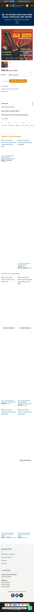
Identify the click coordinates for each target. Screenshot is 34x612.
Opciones (3, 74)
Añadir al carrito (18, 81)
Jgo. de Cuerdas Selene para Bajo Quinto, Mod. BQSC (7, 534)
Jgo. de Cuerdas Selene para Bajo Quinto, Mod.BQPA (24, 265)
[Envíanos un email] (16, 1)
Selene (6, 91)
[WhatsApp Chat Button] (29, 607)
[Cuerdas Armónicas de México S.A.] (17, 5)
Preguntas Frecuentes (24, 1)
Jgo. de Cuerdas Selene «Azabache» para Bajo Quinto (24, 534)
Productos (8, 19)
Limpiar (31, 72)
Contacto (4, 563)
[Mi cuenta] (27, 5)
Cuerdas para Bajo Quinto (21, 19)
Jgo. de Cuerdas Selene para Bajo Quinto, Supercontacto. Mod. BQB (24, 402)
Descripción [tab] (4, 103)
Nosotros (4, 560)
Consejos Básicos (6, 557)
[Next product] (17, 22)
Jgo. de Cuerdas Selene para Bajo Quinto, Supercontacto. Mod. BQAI (8, 157)
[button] (2, 6)
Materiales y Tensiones (8, 554)
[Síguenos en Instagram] (13, 1)
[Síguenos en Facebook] (10, 1)
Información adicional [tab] (7, 107)
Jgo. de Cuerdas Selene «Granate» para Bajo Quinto (8, 401)
